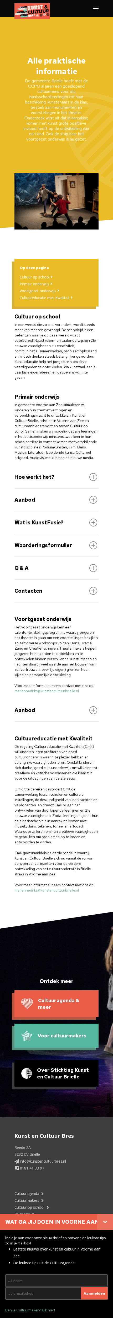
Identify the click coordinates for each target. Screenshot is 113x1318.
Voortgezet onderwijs (38, 290)
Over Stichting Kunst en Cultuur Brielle (63, 1073)
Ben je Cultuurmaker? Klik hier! (30, 1310)
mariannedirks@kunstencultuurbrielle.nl (46, 691)
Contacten (28, 590)
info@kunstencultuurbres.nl (42, 1161)
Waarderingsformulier (43, 545)
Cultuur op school (35, 277)
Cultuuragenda (27, 1193)
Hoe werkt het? (34, 477)
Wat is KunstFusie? (39, 522)
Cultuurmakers (27, 1200)
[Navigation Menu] (96, 8)
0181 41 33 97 (31, 1168)
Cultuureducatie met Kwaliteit (45, 297)
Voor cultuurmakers (62, 1035)
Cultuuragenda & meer (58, 1003)
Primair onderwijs (35, 283)
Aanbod (24, 499)
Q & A (21, 568)
